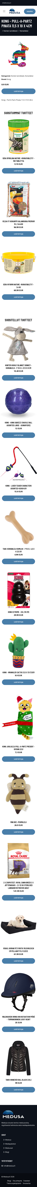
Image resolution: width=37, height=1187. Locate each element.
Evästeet (26, 1181)
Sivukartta (26, 1183)
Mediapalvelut (10, 1144)
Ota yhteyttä (17, 1181)
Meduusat (9, 1148)
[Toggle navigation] (4, 11)
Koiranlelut (24, 31)
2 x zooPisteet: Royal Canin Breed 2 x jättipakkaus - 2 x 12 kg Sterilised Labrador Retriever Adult (18, 885)
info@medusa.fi (6, 3)
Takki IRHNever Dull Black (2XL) (18, 1080)
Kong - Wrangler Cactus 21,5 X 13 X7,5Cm (18, 672)
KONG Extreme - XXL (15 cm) (18, 612)
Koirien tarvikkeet (11, 31)
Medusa (8, 1140)
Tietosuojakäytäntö (14, 1183)
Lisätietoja (18, 91)
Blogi (7, 1152)
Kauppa (30, 11)
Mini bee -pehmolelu (18, 822)
